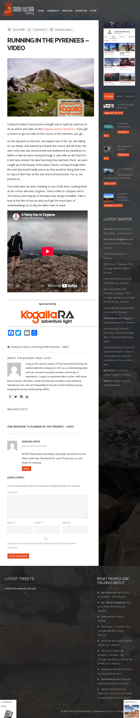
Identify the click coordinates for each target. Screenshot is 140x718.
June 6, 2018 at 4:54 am (34, 446)
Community (53, 10)
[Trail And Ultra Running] (18, 10)
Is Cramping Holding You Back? (114, 697)
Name (11, 522)
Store (93, 10)
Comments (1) (40, 29)
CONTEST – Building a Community (123, 197)
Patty (106, 253)
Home (41, 10)
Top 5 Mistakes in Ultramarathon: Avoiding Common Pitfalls (118, 173)
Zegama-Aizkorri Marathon (59, 129)
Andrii (107, 278)
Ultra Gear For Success (124, 148)
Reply (26, 468)
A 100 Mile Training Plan (124, 125)
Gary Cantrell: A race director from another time (118, 360)
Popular (108, 96)
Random (130, 96)
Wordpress (111, 711)
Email (39, 522)
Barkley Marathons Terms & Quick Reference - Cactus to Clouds (119, 352)
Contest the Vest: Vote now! (126, 106)
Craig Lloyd (42, 358)
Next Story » (131, 701)
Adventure (81, 10)
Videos (68, 29)
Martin (107, 308)
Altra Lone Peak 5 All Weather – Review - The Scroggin (117, 293)
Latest (119, 96)
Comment (12, 492)
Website (67, 522)
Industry (67, 10)
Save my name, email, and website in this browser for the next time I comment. (42, 545)
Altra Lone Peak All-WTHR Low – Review (119, 243)
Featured (59, 29)
